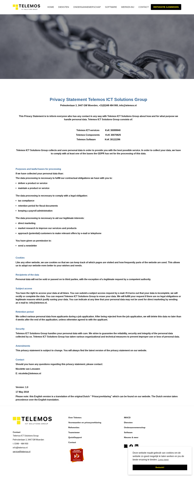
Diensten (63, 7)
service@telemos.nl (21, 451)
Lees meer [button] (163, 459)
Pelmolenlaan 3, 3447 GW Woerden (28, 440)
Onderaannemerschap (87, 7)
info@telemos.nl (20, 447)
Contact (143, 7)
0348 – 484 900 (21, 444)
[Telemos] (26, 7)
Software (111, 7)
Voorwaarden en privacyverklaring (84, 422)
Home (50, 7)
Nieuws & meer (131, 437)
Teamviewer (74, 432)
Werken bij (127, 7)
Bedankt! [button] (160, 467)
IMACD (127, 417)
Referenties (73, 427)
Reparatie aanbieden (166, 7)
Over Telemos (75, 417)
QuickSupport (75, 437)
